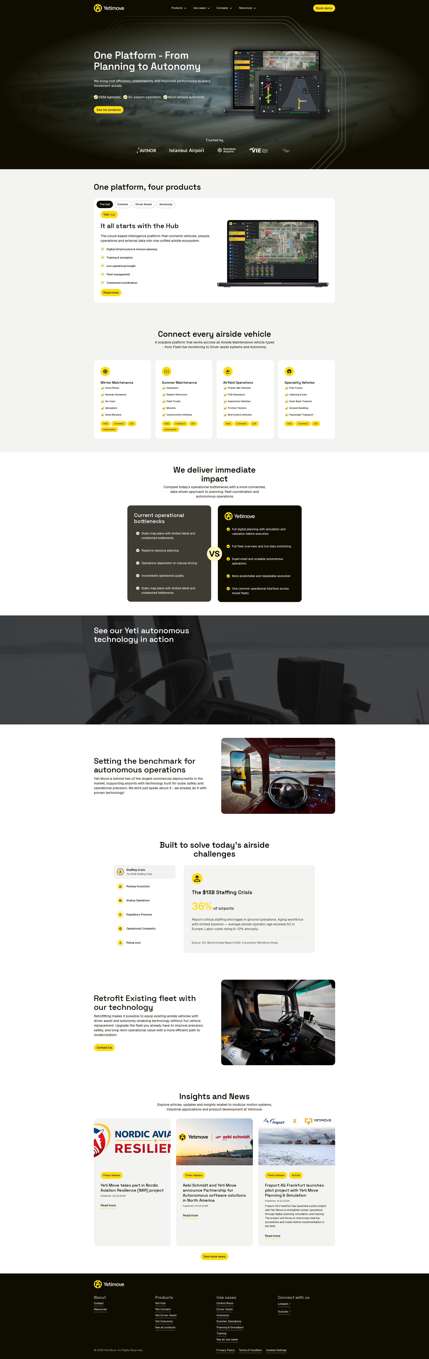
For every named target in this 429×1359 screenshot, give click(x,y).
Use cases (199, 8)
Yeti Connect (163, 1309)
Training (221, 1333)
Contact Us (104, 1047)
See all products (165, 1327)
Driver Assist (225, 1309)
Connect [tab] (122, 204)
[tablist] (136, 204)
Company (222, 8)
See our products (109, 110)
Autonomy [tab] (165, 204)
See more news (214, 1256)
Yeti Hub (160, 1303)
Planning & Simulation (230, 1327)
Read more (111, 292)
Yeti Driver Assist (166, 1315)
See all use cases (227, 1339)
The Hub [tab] (105, 204)
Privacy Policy (226, 1350)
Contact (99, 1303)
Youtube (283, 1311)
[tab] (145, 872)
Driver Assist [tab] (144, 204)
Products (176, 8)
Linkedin (283, 1304)
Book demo (324, 8)
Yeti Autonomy (164, 1321)
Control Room (225, 1303)
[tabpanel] (214, 257)
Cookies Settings (276, 1350)
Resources (245, 8)
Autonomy (223, 1315)
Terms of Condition (250, 1350)
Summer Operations (229, 1321)
